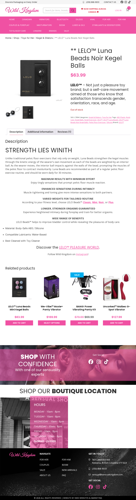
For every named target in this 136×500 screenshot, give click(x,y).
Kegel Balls (79, 120)
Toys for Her (27, 38)
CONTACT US (110, 2)
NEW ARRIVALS (69, 470)
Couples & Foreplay (19, 25)
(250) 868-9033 (92, 2)
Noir (101, 202)
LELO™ (100, 120)
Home (12, 19)
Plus (110, 202)
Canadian (27, 19)
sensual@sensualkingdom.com (107, 474)
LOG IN (118, 10)
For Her (106, 19)
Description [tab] (16, 131)
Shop (16, 38)
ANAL (92, 19)
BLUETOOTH (62, 19)
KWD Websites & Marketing (88, 498)
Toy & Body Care (17, 31)
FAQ (64, 475)
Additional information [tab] (40, 131)
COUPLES (44, 464)
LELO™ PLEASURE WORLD (79, 247)
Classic (87, 202)
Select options (52, 323)
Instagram (82, 254)
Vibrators (44, 19)
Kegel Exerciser (90, 120)
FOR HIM (66, 459)
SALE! (66, 31)
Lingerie (37, 31)
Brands (53, 31)
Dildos (79, 19)
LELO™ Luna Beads (110, 120)
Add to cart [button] (19, 323)
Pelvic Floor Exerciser (97, 122)
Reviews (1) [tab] (64, 131)
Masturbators (44, 25)
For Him (122, 19)
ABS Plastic (121, 117)
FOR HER (44, 459)
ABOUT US (45, 475)
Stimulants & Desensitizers (106, 25)
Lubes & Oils (78, 25)
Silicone (110, 122)
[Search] (72, 10)
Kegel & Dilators (44, 38)
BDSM (62, 25)
